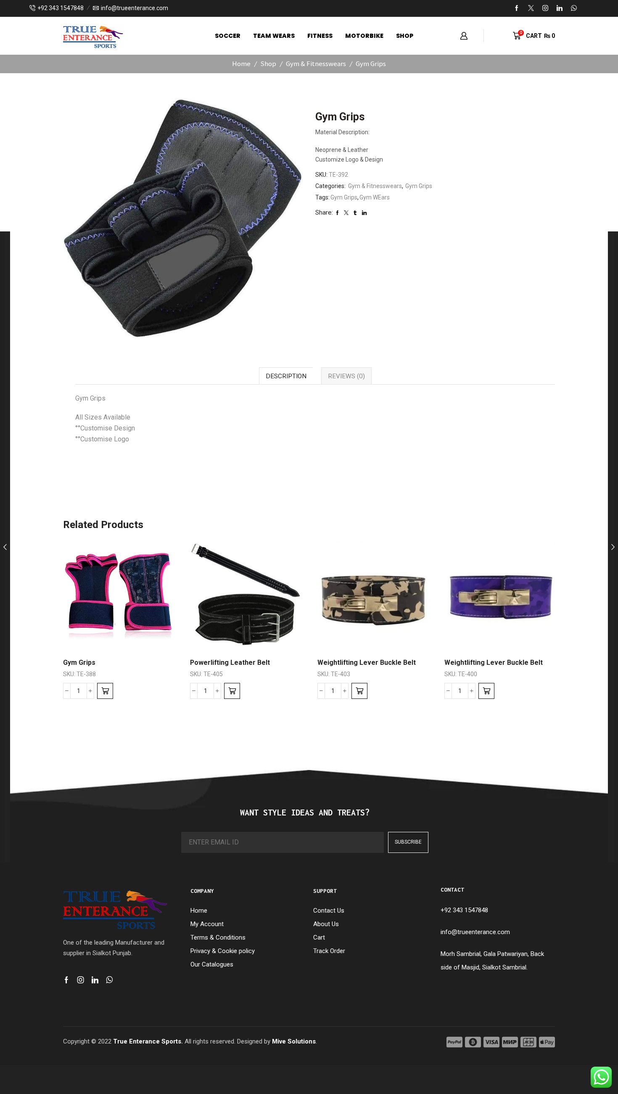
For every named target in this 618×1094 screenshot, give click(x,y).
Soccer (227, 36)
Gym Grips (371, 63)
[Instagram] (545, 8)
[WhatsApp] (574, 8)
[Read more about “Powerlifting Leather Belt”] (232, 691)
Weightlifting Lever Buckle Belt (366, 662)
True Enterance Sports (147, 1041)
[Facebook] (517, 8)
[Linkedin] (560, 8)
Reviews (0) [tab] (346, 376)
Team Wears (274, 36)
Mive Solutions (294, 1041)
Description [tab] (286, 376)
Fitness (320, 36)
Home (241, 63)
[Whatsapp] (109, 980)
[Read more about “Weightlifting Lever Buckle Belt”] (359, 691)
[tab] (286, 376)
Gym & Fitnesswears (316, 63)
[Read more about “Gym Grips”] (105, 691)
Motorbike (364, 36)
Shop (404, 36)
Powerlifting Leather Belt (230, 662)
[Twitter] (531, 8)
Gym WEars (374, 197)
